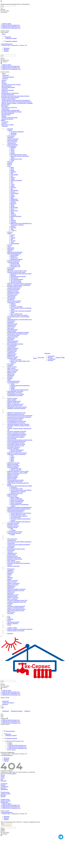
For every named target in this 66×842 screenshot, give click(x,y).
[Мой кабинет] (1, 699)
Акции (2, 776)
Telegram (6, 51)
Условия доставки (5, 793)
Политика (3, 795)
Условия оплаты (5, 792)
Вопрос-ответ (4, 802)
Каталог (3, 775)
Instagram (6, 49)
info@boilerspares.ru (7, 44)
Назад (10, 742)
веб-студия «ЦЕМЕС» (46, 822)
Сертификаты (4, 786)
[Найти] (2, 8)
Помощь (3, 796)
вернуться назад (5, 773)
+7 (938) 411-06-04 (6, 23)
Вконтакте (7, 48)
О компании (4, 783)
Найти (2, 829)
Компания (3, 780)
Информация (4, 789)
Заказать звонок (11, 749)
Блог (2, 779)
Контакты (3, 788)
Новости (3, 785)
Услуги (3, 778)
